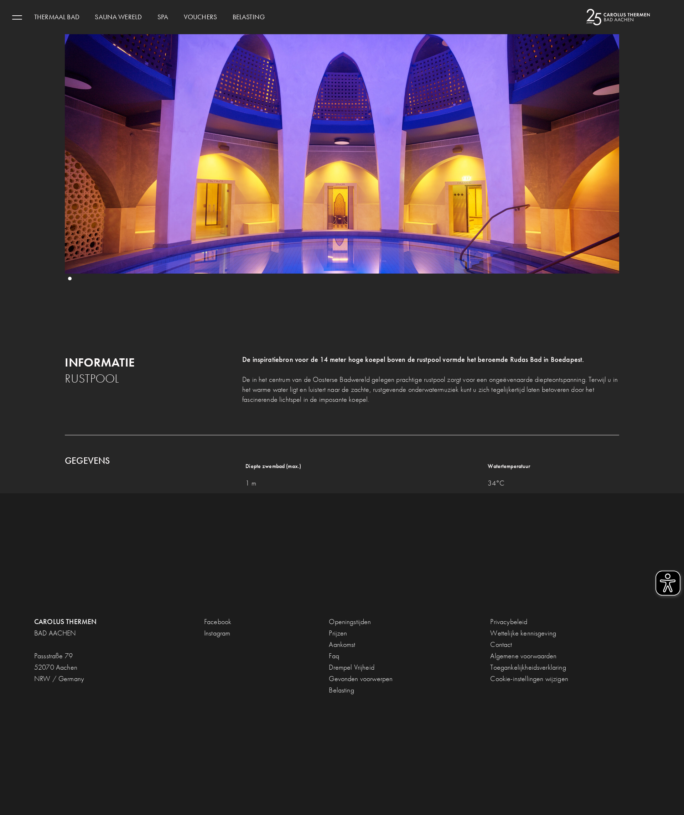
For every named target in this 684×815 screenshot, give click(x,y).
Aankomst (342, 644)
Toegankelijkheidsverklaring (528, 667)
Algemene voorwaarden (523, 655)
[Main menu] (17, 17)
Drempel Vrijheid (351, 667)
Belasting (249, 17)
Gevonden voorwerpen (361, 678)
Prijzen (338, 633)
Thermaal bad (56, 17)
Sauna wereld (118, 17)
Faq (334, 655)
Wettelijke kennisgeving (523, 633)
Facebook (217, 621)
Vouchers (200, 17)
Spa (162, 17)
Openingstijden (350, 621)
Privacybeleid (508, 621)
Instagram (217, 633)
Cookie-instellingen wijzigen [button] (529, 678)
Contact (501, 644)
